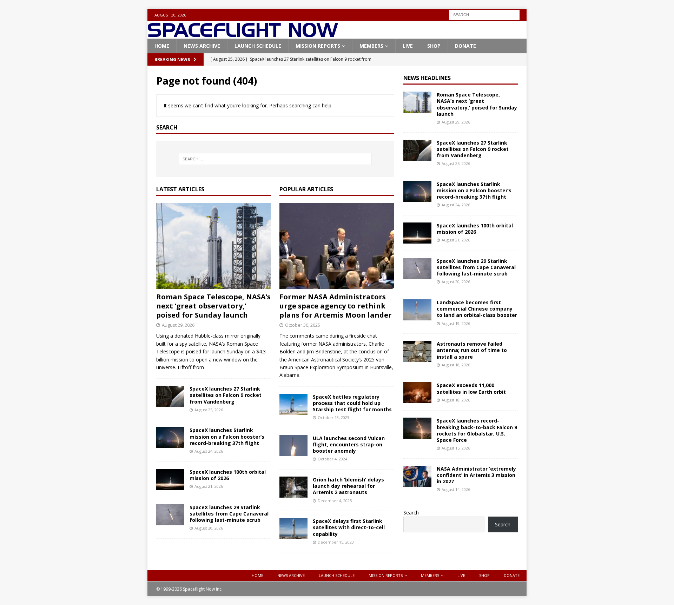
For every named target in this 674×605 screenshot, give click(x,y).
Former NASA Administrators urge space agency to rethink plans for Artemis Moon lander (335, 306)
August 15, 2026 (456, 448)
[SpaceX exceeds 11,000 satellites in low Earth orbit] (417, 392)
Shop (434, 45)
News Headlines (427, 78)
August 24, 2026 (208, 451)
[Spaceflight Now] (242, 34)
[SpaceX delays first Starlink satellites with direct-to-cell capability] (293, 528)
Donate (465, 45)
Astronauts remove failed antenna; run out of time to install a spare (472, 350)
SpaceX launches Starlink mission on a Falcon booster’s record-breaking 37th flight (227, 436)
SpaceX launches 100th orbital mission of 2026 (228, 474)
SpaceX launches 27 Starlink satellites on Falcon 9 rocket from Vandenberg (226, 395)
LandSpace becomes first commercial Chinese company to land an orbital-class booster (477, 308)
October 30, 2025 (302, 325)
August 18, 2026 (456, 364)
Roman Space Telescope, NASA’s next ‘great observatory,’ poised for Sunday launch (213, 306)
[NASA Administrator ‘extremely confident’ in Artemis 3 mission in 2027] (417, 476)
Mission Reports (318, 45)
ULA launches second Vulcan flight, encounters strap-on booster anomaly (349, 444)
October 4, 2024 (332, 458)
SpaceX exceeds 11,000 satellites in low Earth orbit (471, 388)
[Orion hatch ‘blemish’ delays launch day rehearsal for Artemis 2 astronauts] (293, 487)
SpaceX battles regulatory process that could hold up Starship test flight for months (352, 403)
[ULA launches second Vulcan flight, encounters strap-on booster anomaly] (293, 445)
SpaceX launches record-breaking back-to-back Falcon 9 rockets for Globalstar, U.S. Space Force (477, 430)
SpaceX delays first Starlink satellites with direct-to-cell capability (349, 527)
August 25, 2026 (208, 409)
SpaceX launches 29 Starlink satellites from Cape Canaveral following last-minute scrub (229, 513)
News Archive (202, 45)
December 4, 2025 (335, 500)
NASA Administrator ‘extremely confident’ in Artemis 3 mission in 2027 (476, 475)
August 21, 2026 (208, 486)
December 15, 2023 (336, 542)
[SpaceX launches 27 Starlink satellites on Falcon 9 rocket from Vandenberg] (170, 396)
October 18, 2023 (333, 417)
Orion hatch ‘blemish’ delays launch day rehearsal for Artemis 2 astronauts (348, 486)
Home (161, 45)
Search (411, 512)
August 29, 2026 (178, 325)
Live (408, 45)
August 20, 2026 (208, 528)
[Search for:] (484, 14)
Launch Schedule (257, 45)
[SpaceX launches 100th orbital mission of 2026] (170, 479)
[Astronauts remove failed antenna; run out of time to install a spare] (417, 351)
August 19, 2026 (456, 323)
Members (371, 45)
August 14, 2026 (456, 489)
